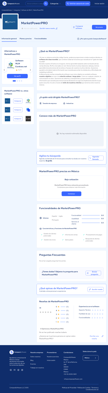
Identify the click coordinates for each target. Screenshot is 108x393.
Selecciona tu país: (90, 351)
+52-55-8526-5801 (70, 374)
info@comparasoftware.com (71, 379)
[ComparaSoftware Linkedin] (10, 370)
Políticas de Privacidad (69, 388)
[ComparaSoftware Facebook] (18, 370)
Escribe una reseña (94, 337)
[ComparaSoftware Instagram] (22, 370)
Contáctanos (68, 352)
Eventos (33, 364)
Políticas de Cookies (83, 388)
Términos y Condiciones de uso (92, 388)
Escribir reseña (97, 289)
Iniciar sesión (99, 3)
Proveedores (52, 352)
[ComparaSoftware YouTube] (14, 370)
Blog (31, 360)
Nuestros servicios (53, 357)
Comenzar (71, 194)
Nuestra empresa (36, 352)
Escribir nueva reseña (47, 28)
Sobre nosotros (35, 357)
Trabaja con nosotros (37, 368)
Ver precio (99, 27)
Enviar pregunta (94, 273)
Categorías (54, 4)
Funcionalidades (40, 39)
